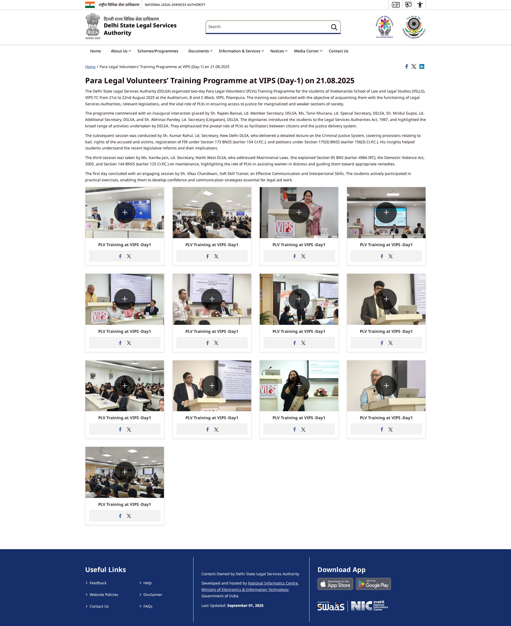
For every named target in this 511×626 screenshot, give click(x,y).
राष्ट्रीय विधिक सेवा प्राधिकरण (119, 4)
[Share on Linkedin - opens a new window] (422, 67)
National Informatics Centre (273, 583)
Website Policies (104, 594)
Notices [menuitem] (277, 50)
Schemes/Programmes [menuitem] (158, 50)
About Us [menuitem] (119, 50)
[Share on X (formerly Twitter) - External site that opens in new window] (129, 256)
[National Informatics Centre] (369, 605)
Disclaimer (152, 594)
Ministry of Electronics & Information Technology (244, 589)
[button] (124, 189)
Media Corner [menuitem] (306, 50)
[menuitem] (395, 4)
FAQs (148, 606)
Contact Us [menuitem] (338, 50)
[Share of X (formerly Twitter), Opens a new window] (414, 67)
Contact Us (99, 606)
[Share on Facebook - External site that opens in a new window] (120, 256)
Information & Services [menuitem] (239, 50)
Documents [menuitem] (198, 50)
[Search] (334, 28)
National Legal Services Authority (175, 4)
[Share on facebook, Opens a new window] (407, 67)
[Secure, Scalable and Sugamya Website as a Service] (331, 605)
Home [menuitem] (95, 50)
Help (147, 582)
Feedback (98, 582)
